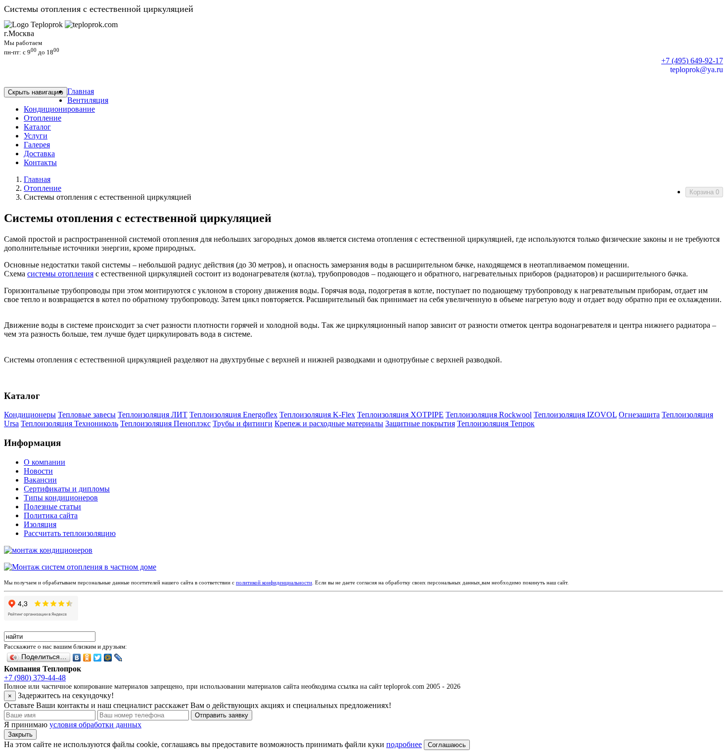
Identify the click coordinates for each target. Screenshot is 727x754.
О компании (44, 462)
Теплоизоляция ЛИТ (152, 414)
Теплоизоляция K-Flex (317, 414)
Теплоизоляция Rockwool (489, 414)
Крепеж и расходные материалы (328, 423)
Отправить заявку (221, 715)
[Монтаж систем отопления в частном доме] (80, 567)
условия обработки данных (95, 724)
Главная (37, 179)
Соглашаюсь (447, 745)
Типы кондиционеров (61, 497)
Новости (38, 471)
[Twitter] (97, 657)
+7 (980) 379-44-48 (35, 677)
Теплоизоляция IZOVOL (575, 414)
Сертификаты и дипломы (67, 489)
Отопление (42, 188)
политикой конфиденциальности (274, 582)
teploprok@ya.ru (696, 69)
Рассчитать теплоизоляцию (70, 533)
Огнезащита (639, 414)
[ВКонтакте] (77, 657)
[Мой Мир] (108, 657)
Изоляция (40, 524)
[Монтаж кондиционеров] (48, 550)
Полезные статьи (52, 506)
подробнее (404, 744)
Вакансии (40, 480)
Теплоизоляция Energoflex (233, 414)
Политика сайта (51, 515)
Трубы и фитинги (243, 423)
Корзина (704, 192)
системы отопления (60, 273)
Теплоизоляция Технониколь (69, 423)
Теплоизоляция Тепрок (496, 423)
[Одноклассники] (87, 657)
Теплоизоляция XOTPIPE (400, 414)
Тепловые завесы (87, 414)
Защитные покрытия (420, 423)
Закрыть (20, 734)
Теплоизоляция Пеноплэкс (165, 423)
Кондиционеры (30, 414)
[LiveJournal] (118, 657)
